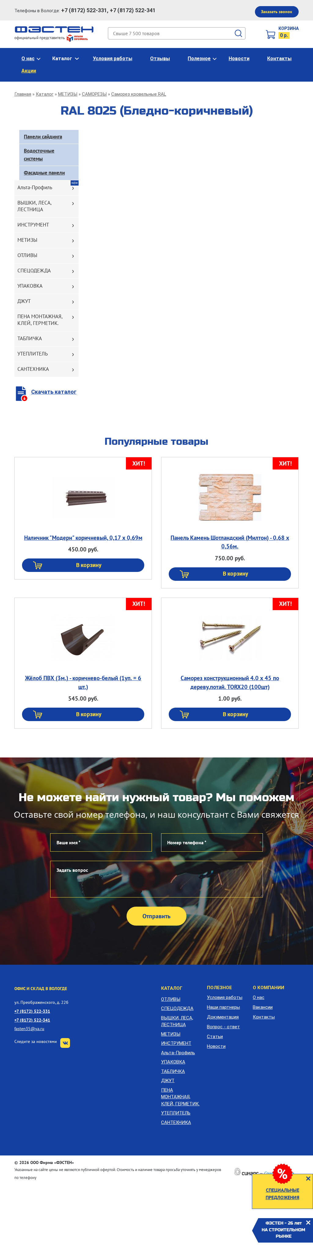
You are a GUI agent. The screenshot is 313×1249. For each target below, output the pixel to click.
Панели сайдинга (43, 136)
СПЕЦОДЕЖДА (34, 270)
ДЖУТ (24, 301)
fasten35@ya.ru (29, 1028)
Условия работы (112, 58)
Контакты (279, 58)
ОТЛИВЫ (27, 255)
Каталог (62, 58)
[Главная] (54, 29)
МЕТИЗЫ (67, 94)
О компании (268, 987)
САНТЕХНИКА (33, 369)
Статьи (215, 1036)
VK (65, 1043)
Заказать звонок (276, 11)
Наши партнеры (223, 1007)
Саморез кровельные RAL (138, 94)
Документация (223, 1017)
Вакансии (263, 1007)
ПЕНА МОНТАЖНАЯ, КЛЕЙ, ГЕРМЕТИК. (40, 319)
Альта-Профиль (34, 187)
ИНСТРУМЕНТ (33, 224)
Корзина (288, 28)
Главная (22, 94)
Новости (239, 58)
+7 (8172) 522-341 (32, 1020)
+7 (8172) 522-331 (32, 1011)
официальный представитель (40, 37)
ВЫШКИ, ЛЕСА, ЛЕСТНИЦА (34, 206)
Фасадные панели (44, 172)
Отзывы (160, 58)
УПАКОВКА (29, 285)
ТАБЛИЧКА (29, 338)
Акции (28, 71)
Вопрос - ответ (223, 1027)
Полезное (199, 58)
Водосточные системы (39, 154)
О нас (28, 58)
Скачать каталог (53, 392)
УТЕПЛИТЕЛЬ (32, 353)
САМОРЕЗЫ (94, 94)
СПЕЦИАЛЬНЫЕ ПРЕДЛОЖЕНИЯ (282, 1193)
